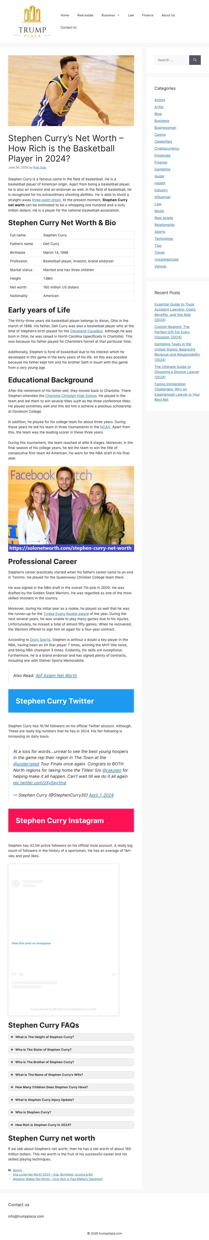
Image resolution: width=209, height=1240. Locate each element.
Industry (161, 190)
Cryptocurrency (167, 148)
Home (65, 15)
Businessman (165, 128)
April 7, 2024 (101, 795)
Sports (17, 1170)
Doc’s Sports (40, 640)
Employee (162, 155)
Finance (147, 15)
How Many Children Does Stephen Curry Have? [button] (51, 1087)
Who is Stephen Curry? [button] (33, 1112)
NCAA (105, 427)
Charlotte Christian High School (71, 396)
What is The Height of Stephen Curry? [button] (44, 1037)
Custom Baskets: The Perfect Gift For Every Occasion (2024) (172, 332)
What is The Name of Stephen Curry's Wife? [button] (49, 1075)
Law (131, 15)
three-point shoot (46, 200)
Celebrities (163, 142)
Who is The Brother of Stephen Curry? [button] (44, 1062)
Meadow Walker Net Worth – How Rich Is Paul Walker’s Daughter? (58, 1179)
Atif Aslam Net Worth (56, 675)
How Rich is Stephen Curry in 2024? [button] (43, 1125)
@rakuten (111, 770)
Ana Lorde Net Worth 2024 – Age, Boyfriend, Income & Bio (53, 1174)
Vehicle (160, 266)
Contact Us (69, 27)
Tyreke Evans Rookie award (66, 614)
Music (159, 211)
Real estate (85, 15)
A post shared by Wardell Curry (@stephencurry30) (64, 1009)
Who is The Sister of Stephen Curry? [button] (43, 1050)
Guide (159, 176)
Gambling (162, 169)
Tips (158, 246)
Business (108, 15)
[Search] (195, 60)
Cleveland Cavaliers (86, 331)
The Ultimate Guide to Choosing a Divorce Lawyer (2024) (177, 372)
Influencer (163, 197)
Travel (160, 252)
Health (160, 183)
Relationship (165, 225)
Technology (164, 239)
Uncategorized (167, 259)
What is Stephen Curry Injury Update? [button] (44, 1100)
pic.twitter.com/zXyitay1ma (39, 782)
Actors (160, 100)
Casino (160, 135)
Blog (158, 114)
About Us (168, 15)
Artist (159, 107)
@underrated (26, 763)
